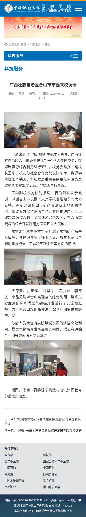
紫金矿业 (48, 480)
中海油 (8, 474)
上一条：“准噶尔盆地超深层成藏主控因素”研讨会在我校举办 (42, 421)
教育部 (8, 455)
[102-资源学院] (37, 11)
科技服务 (35, 44)
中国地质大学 (51, 487)
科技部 (47, 455)
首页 (23, 44)
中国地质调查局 (14, 480)
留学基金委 (11, 461)
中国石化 (48, 467)
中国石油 (10, 467)
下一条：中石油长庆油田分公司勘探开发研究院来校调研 (43, 430)
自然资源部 (50, 474)
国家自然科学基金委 (56, 461)
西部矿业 (10, 487)
